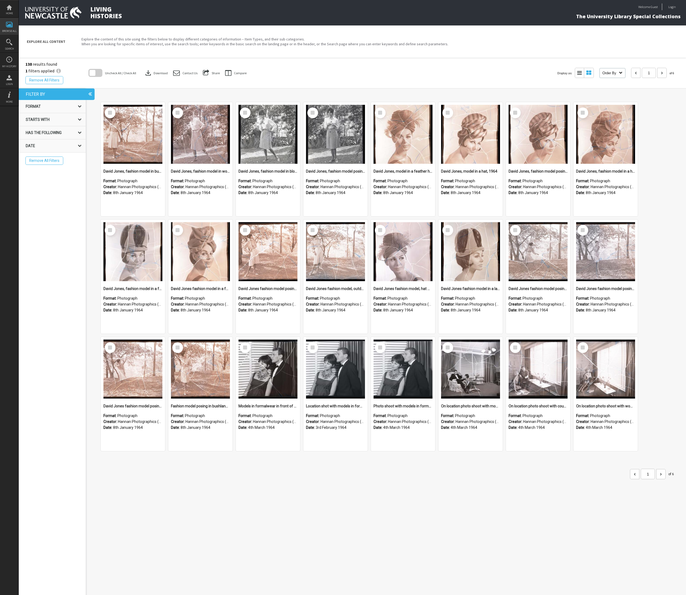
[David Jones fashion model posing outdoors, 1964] (267, 251)
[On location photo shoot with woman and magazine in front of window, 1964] (605, 369)
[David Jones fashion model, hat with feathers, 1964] (403, 251)
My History (9, 66)
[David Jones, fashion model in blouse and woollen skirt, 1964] (267, 134)
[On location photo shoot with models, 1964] (470, 369)
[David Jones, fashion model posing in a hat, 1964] (538, 134)
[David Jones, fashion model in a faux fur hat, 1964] (132, 251)
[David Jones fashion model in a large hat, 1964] (470, 251)
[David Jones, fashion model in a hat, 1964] (605, 134)
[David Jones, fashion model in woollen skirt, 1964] (200, 134)
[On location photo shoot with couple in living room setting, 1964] (538, 369)
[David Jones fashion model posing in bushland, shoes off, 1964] (605, 251)
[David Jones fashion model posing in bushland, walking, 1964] (538, 251)
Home (9, 13)
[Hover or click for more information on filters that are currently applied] (58, 70)
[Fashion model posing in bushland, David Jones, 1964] (200, 369)
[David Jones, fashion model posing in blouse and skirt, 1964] (335, 134)
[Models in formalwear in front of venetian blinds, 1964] (267, 369)
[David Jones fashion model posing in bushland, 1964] (132, 369)
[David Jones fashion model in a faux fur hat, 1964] (200, 251)
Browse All (9, 31)
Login (9, 84)
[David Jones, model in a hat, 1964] (470, 134)
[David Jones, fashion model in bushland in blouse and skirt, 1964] (132, 134)
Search (9, 48)
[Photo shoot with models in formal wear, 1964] (403, 369)
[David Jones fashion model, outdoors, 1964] (335, 251)
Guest (654, 7)
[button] (185, 73)
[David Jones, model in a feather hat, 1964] (403, 134)
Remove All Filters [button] (44, 80)
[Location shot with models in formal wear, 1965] (335, 369)
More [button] (9, 101)
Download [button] (156, 73)
